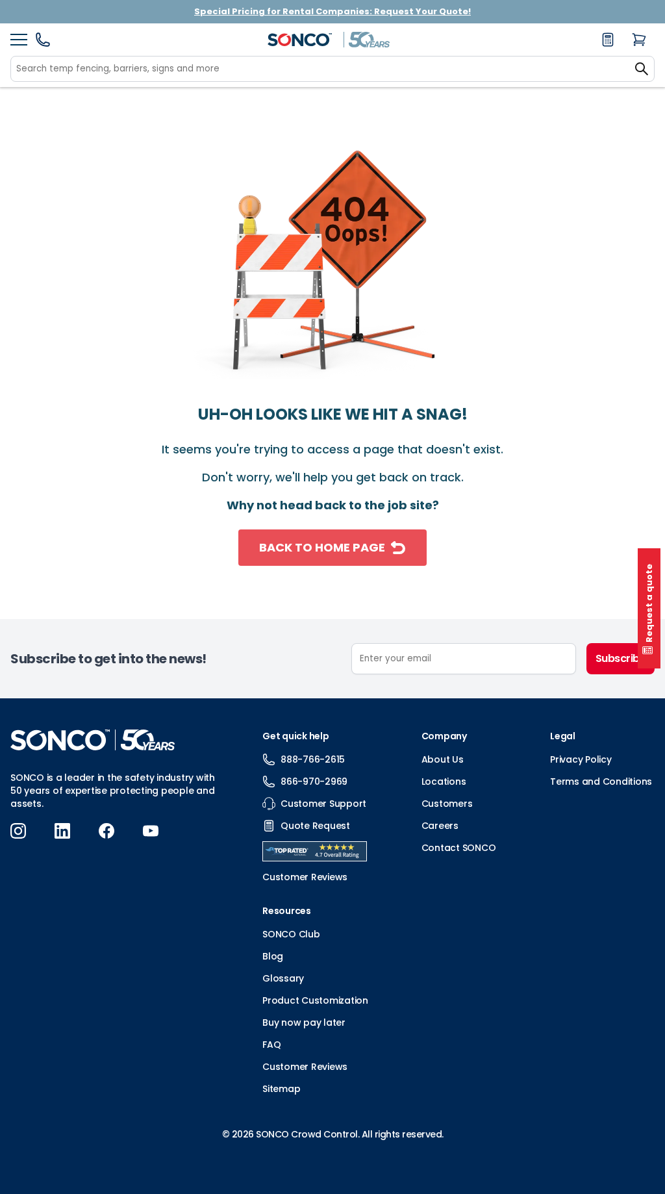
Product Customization (315, 1000)
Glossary (283, 978)
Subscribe (621, 658)
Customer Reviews (304, 1066)
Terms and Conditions (601, 781)
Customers (447, 803)
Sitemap (281, 1088)
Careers (439, 825)
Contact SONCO (458, 847)
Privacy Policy (581, 759)
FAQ (271, 1044)
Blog (272, 956)
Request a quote (649, 603)
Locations (443, 781)
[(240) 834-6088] (43, 43)
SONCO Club (291, 934)
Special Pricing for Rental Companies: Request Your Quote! (332, 11)
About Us (442, 759)
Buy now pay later (303, 1022)
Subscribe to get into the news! (108, 659)
